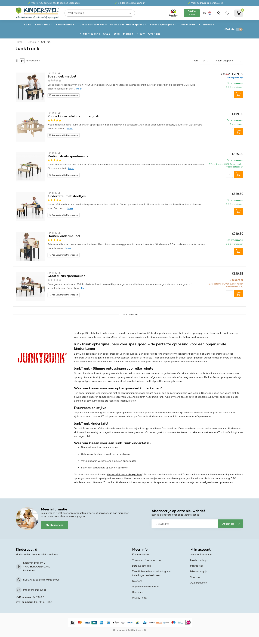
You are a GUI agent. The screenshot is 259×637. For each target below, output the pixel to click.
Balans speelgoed (162, 24)
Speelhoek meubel (62, 77)
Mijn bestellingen (199, 560)
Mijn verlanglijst (199, 571)
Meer (79, 88)
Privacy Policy (139, 597)
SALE (106, 33)
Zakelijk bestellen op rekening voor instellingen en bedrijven (151, 573)
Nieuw (141, 33)
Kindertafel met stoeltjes (67, 196)
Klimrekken (206, 24)
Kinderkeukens (90, 33)
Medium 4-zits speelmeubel (69, 156)
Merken (128, 33)
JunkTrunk (46, 42)
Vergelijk (195, 577)
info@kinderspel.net (34, 589)
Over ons (154, 33)
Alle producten (198, 582)
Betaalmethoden (141, 565)
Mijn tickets (196, 565)
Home (27, 24)
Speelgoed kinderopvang (127, 24)
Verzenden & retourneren (146, 560)
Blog (116, 33)
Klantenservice (54, 525)
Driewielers (188, 24)
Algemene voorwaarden (145, 586)
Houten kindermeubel (64, 236)
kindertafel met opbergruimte (124, 474)
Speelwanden (65, 24)
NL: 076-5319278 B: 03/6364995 (41, 579)
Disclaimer (138, 592)
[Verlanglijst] (227, 13)
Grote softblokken (92, 24)
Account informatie (201, 554)
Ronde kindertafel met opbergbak (73, 116)
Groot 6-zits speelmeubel (67, 276)
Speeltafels (42, 24)
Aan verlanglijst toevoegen (64, 95)
